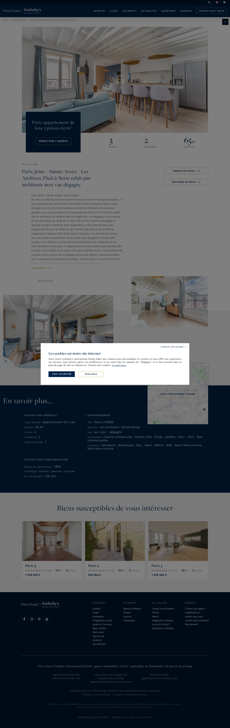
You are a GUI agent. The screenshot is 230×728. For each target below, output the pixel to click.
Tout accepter (62, 374)
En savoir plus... (119, 365)
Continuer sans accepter (172, 346)
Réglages (91, 374)
